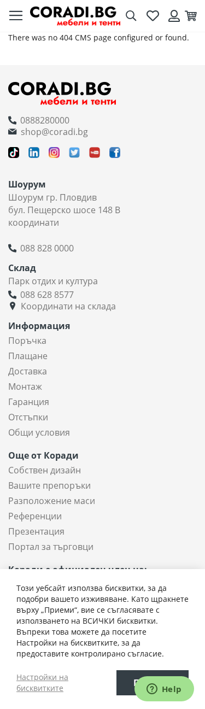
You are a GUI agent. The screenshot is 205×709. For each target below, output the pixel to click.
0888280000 (44, 120)
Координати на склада (68, 306)
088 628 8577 (47, 294)
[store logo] (75, 16)
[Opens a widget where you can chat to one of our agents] (164, 690)
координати (33, 222)
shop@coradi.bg (54, 131)
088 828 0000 (47, 248)
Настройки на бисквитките (42, 682)
